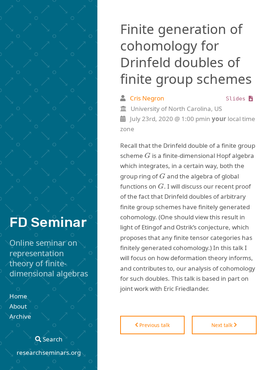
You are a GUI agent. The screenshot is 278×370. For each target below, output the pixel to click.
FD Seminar (48, 222)
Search (52, 339)
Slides (237, 98)
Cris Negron (147, 98)
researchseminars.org (49, 352)
